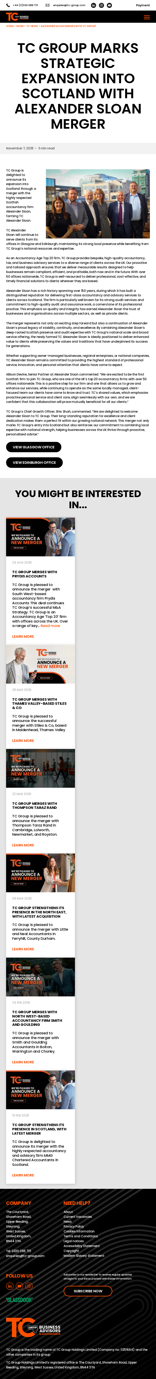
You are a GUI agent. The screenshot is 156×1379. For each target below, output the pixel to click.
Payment (143, 5)
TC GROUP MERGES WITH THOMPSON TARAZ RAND (40, 801)
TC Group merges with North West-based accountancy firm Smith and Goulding (40, 1014)
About (68, 1212)
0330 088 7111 (21, 1251)
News (20, 26)
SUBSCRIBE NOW (88, 1291)
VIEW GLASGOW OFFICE (34, 447)
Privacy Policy (74, 1226)
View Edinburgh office (34, 462)
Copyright (71, 1251)
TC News (32, 26)
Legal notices (74, 1241)
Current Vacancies (78, 1217)
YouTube (109, 5)
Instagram (101, 5)
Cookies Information (79, 1231)
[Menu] (147, 17)
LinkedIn (93, 5)
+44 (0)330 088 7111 (25, 5)
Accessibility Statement (82, 1246)
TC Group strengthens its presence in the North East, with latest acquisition (40, 906)
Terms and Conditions (81, 1236)
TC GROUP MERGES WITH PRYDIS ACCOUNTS (40, 581)
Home (10, 26)
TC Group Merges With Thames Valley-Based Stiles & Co (40, 697)
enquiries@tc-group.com (69, 5)
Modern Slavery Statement (84, 1256)
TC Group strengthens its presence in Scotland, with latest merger (40, 1127)
